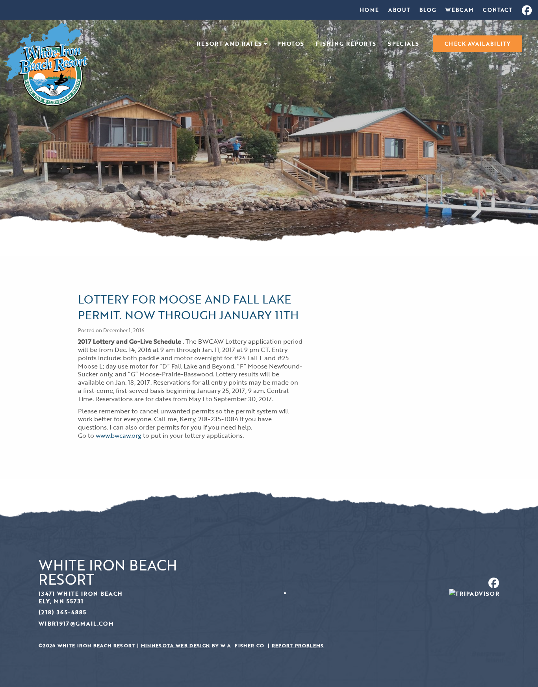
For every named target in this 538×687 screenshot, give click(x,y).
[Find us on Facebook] (387, 583)
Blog (427, 10)
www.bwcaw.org (118, 435)
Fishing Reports (346, 44)
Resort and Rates (229, 44)
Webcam (459, 10)
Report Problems (298, 645)
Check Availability (477, 44)
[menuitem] (369, 10)
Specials (403, 44)
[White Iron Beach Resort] (45, 64)
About (399, 10)
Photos (290, 44)
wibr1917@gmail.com (76, 623)
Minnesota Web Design (175, 645)
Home (369, 10)
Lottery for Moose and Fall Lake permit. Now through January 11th (188, 307)
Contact (497, 10)
